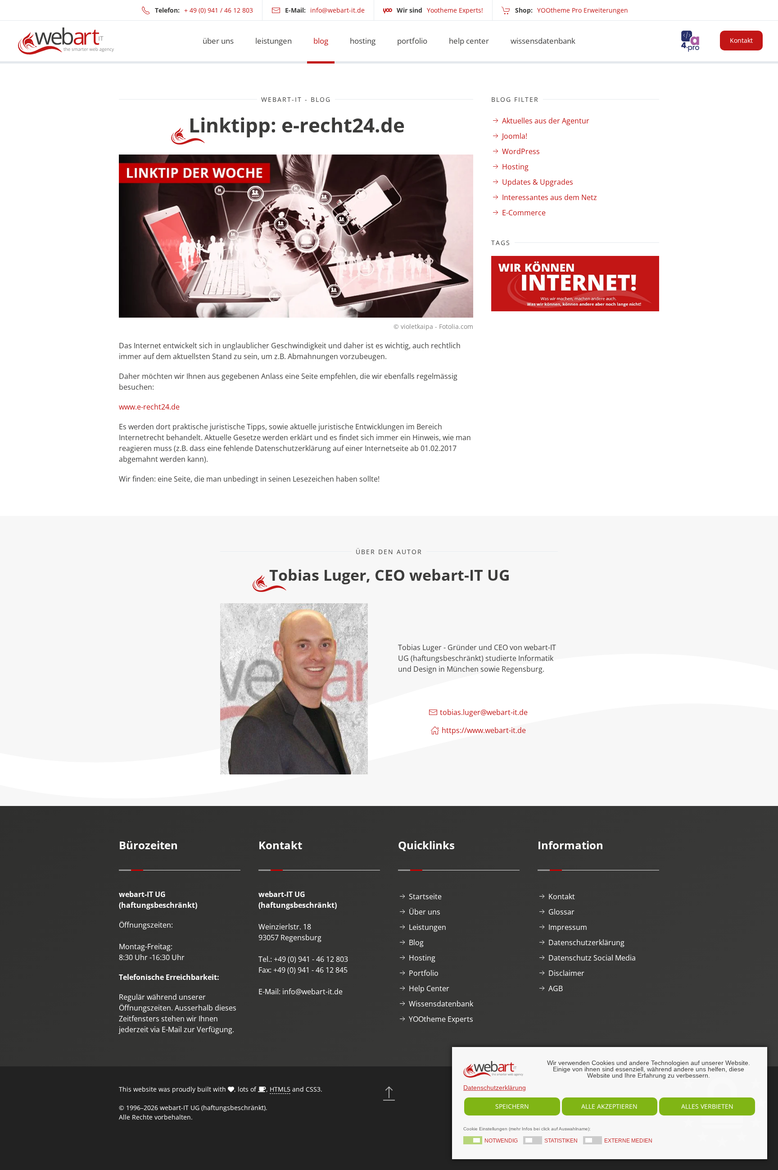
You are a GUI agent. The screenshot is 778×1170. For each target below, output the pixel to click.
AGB (555, 988)
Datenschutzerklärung (586, 942)
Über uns (218, 41)
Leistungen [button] (273, 41)
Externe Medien (628, 1141)
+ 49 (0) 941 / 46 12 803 (218, 10)
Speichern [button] (512, 1106)
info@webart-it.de (337, 10)
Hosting (515, 167)
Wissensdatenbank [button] (543, 41)
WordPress (521, 151)
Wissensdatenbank (441, 1004)
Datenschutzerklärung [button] (494, 1087)
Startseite (425, 896)
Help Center (429, 988)
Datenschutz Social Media (592, 958)
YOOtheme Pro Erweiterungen (582, 10)
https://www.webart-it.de (484, 730)
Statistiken (561, 1141)
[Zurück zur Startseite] (66, 41)
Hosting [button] (362, 41)
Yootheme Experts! (455, 10)
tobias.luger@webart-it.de (484, 712)
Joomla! (514, 136)
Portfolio (412, 41)
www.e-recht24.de (149, 407)
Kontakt (741, 40)
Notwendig (501, 1141)
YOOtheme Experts (441, 1019)
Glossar (561, 912)
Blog (320, 41)
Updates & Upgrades (537, 182)
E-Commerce (524, 213)
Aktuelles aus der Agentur (545, 121)
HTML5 (280, 1089)
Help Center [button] (469, 41)
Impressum (567, 927)
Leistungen (427, 927)
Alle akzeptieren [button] (609, 1106)
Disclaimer (566, 973)
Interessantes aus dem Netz (549, 197)
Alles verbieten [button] (707, 1106)
